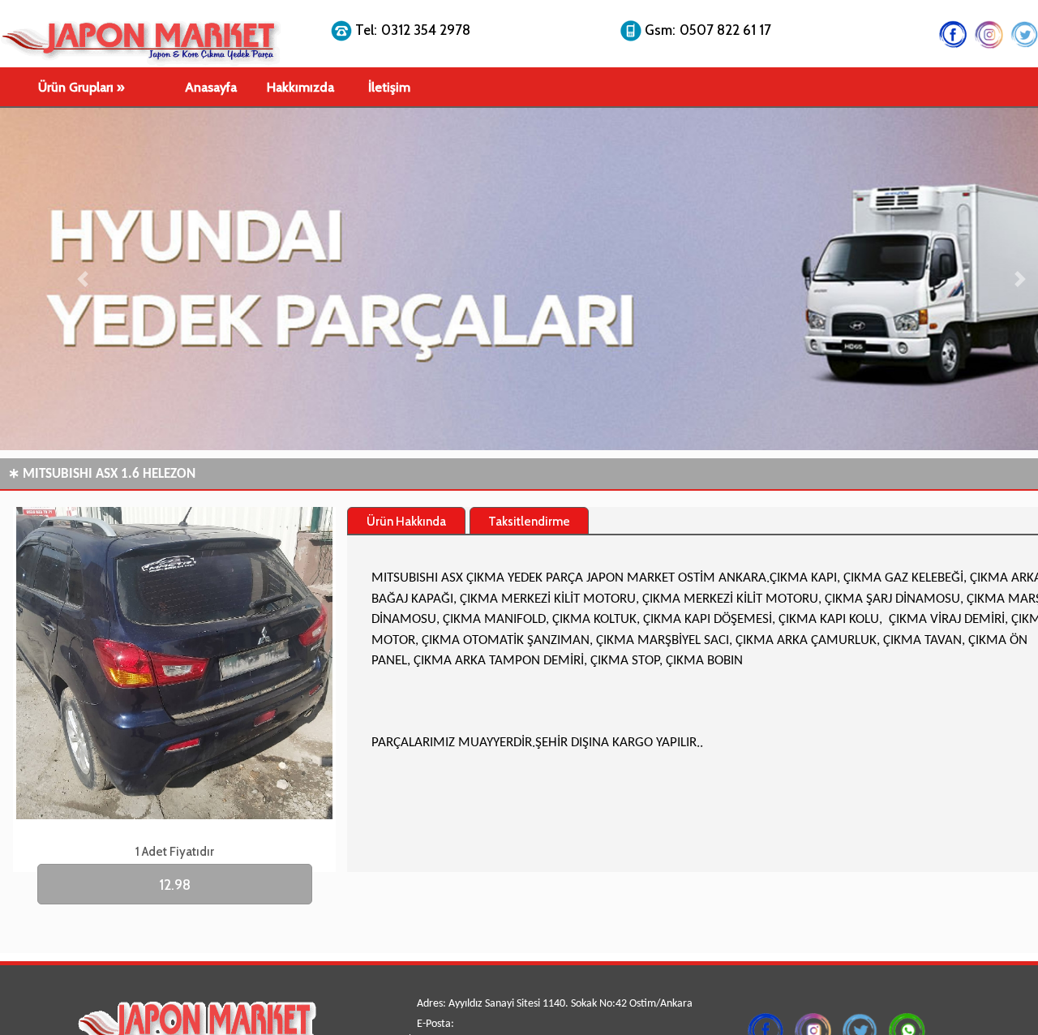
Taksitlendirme (529, 521)
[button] (82, 279)
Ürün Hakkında (406, 521)
